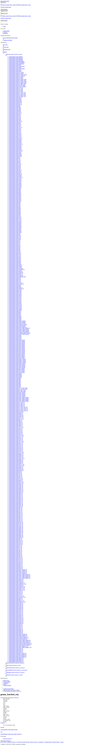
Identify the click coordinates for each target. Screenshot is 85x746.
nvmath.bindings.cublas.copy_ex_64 (16, 441)
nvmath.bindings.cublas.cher (14, 245)
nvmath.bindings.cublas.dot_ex (15, 103)
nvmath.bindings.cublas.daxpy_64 (15, 438)
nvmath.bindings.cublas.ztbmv (14, 196)
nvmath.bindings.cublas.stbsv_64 (15, 517)
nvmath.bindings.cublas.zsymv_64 (15, 525)
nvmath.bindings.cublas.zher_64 (15, 551)
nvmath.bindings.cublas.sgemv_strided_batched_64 (19, 574)
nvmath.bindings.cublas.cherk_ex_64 (16, 600)
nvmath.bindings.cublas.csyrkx (14, 299)
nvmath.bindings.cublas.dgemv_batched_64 (17, 570)
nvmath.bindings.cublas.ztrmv (14, 191)
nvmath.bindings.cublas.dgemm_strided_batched (18, 330)
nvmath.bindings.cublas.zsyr (14, 244)
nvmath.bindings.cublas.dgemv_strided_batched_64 (19, 575)
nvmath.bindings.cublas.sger (14, 233)
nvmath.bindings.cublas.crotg (14, 167)
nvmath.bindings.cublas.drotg (14, 166)
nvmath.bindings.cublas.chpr (14, 250)
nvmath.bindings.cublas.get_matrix (15, 91)
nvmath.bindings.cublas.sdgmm (15, 373)
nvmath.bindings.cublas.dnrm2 (14, 99)
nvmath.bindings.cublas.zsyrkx (14, 300)
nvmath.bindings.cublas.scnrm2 (15, 100)
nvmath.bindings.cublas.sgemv (14, 178)
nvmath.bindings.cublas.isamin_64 (15, 459)
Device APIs (5, 47)
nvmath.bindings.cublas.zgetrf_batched (16, 343)
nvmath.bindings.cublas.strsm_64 (15, 624)
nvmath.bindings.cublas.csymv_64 (15, 524)
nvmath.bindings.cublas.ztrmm (14, 319)
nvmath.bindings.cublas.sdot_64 (15, 420)
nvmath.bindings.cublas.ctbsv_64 (15, 519)
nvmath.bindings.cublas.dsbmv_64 (15, 530)
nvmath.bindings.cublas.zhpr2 (14, 263)
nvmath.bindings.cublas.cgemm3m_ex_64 (17, 584)
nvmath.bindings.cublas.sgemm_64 (15, 579)
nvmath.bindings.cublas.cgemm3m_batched (17, 324)
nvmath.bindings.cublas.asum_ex (15, 151)
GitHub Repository (7, 685)
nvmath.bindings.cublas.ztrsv (14, 206)
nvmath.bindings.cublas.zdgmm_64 (15, 661)
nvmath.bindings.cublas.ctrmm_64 (15, 631)
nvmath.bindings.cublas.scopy (14, 128)
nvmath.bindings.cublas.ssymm (15, 304)
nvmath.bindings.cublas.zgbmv (15, 187)
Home (4, 26)
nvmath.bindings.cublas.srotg (14, 165)
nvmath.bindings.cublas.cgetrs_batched (16, 352)
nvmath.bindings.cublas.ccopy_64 (15, 445)
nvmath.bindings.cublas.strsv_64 (15, 507)
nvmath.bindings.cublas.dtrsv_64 (15, 508)
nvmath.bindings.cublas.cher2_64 (15, 562)
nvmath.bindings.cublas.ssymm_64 (15, 617)
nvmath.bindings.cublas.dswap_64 (15, 448)
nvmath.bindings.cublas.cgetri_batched (16, 347)
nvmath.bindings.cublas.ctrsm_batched (16, 356)
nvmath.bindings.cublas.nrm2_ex (15, 97)
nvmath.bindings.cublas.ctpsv (14, 209)
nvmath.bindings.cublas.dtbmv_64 (15, 499)
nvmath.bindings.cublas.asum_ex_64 (16, 465)
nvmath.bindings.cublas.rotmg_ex (15, 177)
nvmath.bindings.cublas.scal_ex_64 (15, 427)
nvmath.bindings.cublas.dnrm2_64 (15, 414)
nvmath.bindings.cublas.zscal (14, 118)
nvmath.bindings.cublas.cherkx (15, 301)
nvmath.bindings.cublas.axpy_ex (15, 121)
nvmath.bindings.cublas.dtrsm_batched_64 (17, 654)
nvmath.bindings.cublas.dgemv (15, 179)
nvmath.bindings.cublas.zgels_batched (16, 372)
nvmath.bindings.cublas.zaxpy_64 (15, 440)
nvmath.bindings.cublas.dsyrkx (15, 298)
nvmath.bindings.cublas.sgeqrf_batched (16, 364)
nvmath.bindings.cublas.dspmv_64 (15, 535)
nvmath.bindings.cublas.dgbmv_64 (15, 489)
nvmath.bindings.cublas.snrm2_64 (15, 413)
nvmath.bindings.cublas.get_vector (15, 89)
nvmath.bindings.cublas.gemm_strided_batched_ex (19, 328)
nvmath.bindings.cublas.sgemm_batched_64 (17, 634)
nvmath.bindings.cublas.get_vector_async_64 (18, 408)
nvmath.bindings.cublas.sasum (14, 152)
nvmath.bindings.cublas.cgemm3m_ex (16, 269)
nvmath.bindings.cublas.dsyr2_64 (15, 558)
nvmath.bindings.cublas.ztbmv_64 (15, 501)
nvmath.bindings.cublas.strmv (14, 188)
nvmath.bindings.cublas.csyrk (14, 280)
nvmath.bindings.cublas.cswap (14, 135)
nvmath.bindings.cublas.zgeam (14, 338)
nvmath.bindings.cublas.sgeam (14, 335)
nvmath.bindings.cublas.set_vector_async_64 (17, 407)
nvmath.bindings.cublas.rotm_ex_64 (16, 482)
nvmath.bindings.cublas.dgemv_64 (15, 484)
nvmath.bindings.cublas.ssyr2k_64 (15, 603)
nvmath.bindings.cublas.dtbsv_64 (15, 518)
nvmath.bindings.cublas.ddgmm (15, 374)
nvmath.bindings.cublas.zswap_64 (15, 451)
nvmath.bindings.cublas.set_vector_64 (16, 402)
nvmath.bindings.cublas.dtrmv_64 (15, 494)
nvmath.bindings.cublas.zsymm (15, 307)
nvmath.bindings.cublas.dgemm (15, 265)
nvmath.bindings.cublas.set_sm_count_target (17, 389)
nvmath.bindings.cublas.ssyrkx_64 (15, 610)
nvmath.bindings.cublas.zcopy (14, 132)
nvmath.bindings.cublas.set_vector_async (17, 92)
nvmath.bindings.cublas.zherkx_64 (15, 616)
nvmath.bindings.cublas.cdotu (14, 108)
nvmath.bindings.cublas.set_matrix (15, 90)
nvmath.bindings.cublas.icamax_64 (15, 456)
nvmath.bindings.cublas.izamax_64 (15, 457)
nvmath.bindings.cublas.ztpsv (14, 210)
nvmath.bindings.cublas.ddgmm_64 (15, 659)
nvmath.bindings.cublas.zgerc (14, 239)
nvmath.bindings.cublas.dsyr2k (15, 291)
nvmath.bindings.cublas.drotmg (15, 176)
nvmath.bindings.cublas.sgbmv (14, 183)
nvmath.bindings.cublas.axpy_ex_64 (16, 435)
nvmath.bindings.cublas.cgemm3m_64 (16, 582)
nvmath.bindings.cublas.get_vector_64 (16, 403)
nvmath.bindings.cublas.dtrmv (14, 189)
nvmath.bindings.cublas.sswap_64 (15, 447)
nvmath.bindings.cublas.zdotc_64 (15, 426)
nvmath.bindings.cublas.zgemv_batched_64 (17, 573)
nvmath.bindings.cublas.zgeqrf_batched (16, 367)
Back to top (3, 2)
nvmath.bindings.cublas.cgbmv (15, 185)
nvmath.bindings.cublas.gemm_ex (15, 274)
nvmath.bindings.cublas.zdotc (14, 111)
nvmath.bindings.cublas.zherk (14, 286)
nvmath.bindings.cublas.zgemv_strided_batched (18, 401)
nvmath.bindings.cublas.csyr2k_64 (15, 605)
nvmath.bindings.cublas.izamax (15, 142)
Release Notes (6, 680)
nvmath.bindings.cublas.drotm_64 (15, 481)
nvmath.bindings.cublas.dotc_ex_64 (16, 419)
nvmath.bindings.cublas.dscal (14, 115)
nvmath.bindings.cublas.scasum (15, 154)
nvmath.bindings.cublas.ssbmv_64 (15, 529)
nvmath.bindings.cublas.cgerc (14, 237)
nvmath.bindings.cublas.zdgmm (15, 377)
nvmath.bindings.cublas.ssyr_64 (15, 545)
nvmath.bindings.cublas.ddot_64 (15, 421)
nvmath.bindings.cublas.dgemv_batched (16, 393)
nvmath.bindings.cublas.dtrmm (14, 317)
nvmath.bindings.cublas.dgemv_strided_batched (18, 398)
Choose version (4, 9)
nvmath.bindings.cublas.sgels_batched (16, 368)
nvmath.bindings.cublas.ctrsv (14, 205)
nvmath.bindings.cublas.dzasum (15, 155)
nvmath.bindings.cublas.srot (14, 157)
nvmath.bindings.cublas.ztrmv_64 (15, 496)
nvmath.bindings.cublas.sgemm (15, 264)
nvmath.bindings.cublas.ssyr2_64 (15, 557)
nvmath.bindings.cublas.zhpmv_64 (15, 537)
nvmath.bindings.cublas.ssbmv (14, 224)
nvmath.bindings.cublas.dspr (14, 249)
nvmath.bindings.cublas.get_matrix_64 (16, 405)
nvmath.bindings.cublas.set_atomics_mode (17, 83)
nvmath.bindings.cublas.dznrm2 (15, 102)
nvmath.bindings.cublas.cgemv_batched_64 (17, 572)
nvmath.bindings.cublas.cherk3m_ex (16, 288)
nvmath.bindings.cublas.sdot (14, 105)
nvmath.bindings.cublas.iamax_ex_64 (16, 458)
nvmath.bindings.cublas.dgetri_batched (16, 346)
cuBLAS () (14, 54)
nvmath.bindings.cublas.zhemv (14, 222)
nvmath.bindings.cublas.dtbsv (14, 213)
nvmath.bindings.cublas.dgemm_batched (17, 322)
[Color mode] (1, 12)
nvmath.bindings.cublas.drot (14, 158)
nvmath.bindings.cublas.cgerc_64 (15, 542)
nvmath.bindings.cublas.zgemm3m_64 (16, 586)
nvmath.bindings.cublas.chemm (15, 309)
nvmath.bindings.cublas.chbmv (15, 226)
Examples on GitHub (7, 40)
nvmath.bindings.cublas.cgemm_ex (15, 275)
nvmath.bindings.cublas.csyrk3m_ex (16, 283)
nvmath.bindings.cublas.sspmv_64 (15, 533)
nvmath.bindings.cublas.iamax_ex (15, 144)
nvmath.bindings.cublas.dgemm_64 (15, 580)
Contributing (5, 682)
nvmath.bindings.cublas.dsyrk (14, 279)
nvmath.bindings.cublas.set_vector (15, 87)
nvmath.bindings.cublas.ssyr (14, 240)
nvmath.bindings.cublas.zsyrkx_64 (15, 613)
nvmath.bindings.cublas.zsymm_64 (15, 621)
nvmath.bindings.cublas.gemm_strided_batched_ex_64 (19, 647)
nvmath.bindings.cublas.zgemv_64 (15, 487)
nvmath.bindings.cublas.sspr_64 (15, 552)
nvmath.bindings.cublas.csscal (14, 117)
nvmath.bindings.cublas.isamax (15, 139)
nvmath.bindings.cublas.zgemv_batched (16, 396)
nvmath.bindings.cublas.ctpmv (14, 200)
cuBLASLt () (15, 662)
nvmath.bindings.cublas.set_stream (15, 77)
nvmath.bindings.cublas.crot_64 (15, 474)
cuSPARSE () (15, 672)
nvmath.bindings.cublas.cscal (14, 116)
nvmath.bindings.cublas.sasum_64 (15, 466)
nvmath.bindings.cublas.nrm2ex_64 (15, 411)
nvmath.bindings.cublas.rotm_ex (15, 173)
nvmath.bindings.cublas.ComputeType (16, 66)
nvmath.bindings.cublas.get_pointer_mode (17, 79)
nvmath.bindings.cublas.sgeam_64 (15, 648)
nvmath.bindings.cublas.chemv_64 (15, 526)
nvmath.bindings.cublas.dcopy (14, 129)
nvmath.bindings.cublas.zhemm (15, 310)
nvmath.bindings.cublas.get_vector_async (17, 93)
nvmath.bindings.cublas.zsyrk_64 (15, 594)
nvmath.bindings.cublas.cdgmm (15, 375)
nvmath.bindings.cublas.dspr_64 (15, 554)
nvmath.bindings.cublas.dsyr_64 (15, 546)
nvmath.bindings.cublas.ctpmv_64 (15, 505)
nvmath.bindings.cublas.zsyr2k (14, 293)
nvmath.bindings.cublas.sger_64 (15, 538)
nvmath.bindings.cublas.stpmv (14, 197)
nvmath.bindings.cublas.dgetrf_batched (16, 341)
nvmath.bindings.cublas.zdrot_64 (15, 477)
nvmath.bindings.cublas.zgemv (14, 182)
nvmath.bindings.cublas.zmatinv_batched (17, 362)
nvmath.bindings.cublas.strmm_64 (15, 629)
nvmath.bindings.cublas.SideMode (15, 59)
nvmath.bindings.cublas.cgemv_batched (16, 395)
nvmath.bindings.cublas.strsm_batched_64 (17, 653)
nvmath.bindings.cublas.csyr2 (14, 255)
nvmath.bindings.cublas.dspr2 (14, 261)
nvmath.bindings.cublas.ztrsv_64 (15, 511)
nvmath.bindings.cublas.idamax (15, 140)
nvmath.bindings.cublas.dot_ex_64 (15, 417)
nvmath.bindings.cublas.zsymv (14, 220)
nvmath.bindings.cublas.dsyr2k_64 (15, 604)
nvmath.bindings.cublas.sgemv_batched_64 (17, 569)
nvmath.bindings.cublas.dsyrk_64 (15, 592)
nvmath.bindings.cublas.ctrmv (14, 190)
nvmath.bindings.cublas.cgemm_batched (17, 323)
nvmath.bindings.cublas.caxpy (14, 124)
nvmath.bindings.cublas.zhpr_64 (15, 556)
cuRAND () (14, 674)
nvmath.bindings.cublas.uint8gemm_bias (17, 276)
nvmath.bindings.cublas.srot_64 (15, 471)
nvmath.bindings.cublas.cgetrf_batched (16, 342)
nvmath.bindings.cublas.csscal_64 (15, 432)
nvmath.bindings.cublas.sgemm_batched (16, 320)
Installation (5, 33)
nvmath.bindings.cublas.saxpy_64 (15, 436)
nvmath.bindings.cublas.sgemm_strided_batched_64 (19, 640)
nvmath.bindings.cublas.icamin (14, 147)
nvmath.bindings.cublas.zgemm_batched (17, 325)
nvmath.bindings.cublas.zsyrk (14, 281)
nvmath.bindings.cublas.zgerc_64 (15, 544)
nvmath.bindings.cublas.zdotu (14, 110)
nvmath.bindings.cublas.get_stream (15, 78)
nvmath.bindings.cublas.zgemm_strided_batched (18, 334)
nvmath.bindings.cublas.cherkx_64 (15, 615)
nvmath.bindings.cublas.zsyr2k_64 (15, 606)
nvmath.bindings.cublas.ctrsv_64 (15, 509)
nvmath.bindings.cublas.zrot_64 (15, 476)
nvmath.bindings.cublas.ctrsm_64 (15, 627)
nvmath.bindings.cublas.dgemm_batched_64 (17, 635)
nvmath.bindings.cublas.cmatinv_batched (17, 361)
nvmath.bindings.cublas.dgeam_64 (15, 649)
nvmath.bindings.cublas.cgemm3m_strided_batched (19, 332)
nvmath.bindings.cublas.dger (14, 234)
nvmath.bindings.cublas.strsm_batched (16, 354)
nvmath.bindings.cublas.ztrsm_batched (16, 358)
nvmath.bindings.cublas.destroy (15, 71)
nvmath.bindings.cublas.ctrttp (14, 385)
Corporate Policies (48, 742)
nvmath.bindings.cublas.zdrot (14, 163)
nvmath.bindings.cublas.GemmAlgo (16, 63)
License (4, 684)
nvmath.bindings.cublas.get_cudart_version (17, 74)
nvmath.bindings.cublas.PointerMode (16, 61)
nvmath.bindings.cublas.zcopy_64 (15, 446)
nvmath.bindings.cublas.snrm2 (14, 98)
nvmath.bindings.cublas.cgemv (14, 181)
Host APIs (5, 44)
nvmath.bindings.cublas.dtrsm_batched (16, 355)
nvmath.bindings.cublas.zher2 (14, 258)
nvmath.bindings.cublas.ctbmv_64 (15, 500)
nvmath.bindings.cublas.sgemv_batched (16, 392)
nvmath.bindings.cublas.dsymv (14, 218)
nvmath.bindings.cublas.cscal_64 (15, 430)
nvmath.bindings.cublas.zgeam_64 (15, 652)
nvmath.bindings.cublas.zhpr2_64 (15, 568)
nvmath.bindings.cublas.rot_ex (14, 164)
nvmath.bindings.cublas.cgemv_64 (15, 485)
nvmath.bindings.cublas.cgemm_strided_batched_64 (19, 642)
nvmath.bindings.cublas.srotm (14, 171)
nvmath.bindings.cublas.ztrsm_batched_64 (17, 656)
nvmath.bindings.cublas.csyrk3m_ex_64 (16, 597)
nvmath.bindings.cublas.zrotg (14, 169)
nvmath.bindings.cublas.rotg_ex (15, 170)
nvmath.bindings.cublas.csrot (14, 160)
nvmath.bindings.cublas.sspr (14, 248)
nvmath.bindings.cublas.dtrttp (14, 384)
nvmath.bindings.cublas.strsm (14, 311)
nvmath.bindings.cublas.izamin (14, 148)
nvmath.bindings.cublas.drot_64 (15, 472)
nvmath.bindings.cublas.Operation (15, 60)
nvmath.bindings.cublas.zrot (14, 161)
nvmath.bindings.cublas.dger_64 (15, 539)
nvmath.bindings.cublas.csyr (14, 243)
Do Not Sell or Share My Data (23, 742)
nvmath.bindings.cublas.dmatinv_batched (17, 360)
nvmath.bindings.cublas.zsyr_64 (15, 549)
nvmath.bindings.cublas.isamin (14, 145)
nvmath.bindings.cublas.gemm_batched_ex (17, 326)
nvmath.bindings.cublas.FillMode (15, 56)
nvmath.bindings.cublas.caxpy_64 (15, 439)
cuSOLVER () (15, 667)
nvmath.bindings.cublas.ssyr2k (14, 289)
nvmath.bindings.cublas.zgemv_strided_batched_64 (19, 578)
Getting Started (6, 30)
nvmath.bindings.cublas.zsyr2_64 (15, 561)
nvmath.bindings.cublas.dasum (14, 153)
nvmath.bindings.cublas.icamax (15, 141)
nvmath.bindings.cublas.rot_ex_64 (15, 478)
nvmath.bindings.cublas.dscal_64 (15, 429)
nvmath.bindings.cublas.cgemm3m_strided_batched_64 (20, 643)
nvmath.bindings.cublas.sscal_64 (15, 428)
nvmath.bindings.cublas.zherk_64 (15, 599)
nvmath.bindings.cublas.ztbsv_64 (15, 520)
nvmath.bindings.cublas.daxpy (14, 123)
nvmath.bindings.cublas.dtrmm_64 (15, 630)
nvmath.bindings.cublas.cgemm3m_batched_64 (18, 637)
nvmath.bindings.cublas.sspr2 (14, 260)
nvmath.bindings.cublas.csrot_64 (15, 475)
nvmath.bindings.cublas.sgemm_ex (15, 273)
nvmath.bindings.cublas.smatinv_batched (17, 359)
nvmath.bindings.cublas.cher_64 (15, 550)
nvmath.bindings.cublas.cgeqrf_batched (16, 366)
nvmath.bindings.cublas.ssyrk (14, 277)
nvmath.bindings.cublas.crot (14, 159)
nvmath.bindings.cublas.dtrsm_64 (15, 625)
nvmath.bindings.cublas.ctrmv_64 (15, 495)
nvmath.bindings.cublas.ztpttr (14, 381)
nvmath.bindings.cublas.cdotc (14, 109)
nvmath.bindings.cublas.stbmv (14, 193)
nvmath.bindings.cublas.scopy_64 (15, 442)
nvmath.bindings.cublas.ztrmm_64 (15, 633)
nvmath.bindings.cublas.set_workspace (16, 75)
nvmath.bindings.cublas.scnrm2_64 (15, 415)
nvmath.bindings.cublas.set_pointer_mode (17, 80)
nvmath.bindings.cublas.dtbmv (14, 194)
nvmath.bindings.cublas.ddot (14, 106)
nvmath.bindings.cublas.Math (14, 65)
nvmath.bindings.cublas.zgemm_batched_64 (17, 639)
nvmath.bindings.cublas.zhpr (14, 251)
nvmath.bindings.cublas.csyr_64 (15, 548)
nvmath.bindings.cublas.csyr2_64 (15, 560)
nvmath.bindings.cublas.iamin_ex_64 (16, 464)
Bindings (5, 51)
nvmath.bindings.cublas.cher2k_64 (15, 607)
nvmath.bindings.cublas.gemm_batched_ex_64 (18, 646)
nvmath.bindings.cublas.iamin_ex (15, 150)
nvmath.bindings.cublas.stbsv (14, 212)
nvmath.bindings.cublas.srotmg (15, 175)
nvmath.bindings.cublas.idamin (15, 146)
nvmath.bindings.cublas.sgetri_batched (16, 344)
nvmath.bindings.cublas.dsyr (14, 242)
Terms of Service (33, 742)
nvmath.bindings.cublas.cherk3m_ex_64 (16, 601)
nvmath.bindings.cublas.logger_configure (17, 86)
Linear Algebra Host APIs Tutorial (10, 37)
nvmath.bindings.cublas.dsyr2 (14, 254)
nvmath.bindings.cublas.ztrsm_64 (15, 628)
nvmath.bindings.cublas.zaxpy (14, 126)
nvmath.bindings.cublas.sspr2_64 (15, 564)
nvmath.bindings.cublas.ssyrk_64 (15, 591)
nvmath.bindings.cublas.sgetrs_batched (16, 349)
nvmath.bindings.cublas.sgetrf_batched (16, 340)
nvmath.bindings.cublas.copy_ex (15, 127)
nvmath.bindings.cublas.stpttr (14, 378)
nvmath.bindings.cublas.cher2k (15, 294)
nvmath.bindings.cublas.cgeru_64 (15, 540)
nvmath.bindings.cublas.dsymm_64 (15, 618)
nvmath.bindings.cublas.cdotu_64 (15, 422)
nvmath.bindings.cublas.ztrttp (14, 386)
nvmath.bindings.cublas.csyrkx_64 (15, 612)
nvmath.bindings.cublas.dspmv (14, 230)
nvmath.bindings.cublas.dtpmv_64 (15, 503)
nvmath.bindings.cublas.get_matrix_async (17, 96)
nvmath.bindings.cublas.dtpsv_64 (15, 513)
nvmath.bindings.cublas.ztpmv (14, 201)
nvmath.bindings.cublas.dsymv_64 (15, 523)
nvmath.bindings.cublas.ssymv (14, 216)
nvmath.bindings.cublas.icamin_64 (15, 462)
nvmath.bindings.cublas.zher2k (15, 295)
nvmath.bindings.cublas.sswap (14, 133)
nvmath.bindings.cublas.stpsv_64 (15, 512)
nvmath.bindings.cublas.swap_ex (15, 138)
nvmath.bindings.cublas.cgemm (15, 267)
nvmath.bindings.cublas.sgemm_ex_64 (16, 587)
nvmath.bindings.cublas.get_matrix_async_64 (18, 410)
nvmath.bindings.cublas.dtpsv (14, 208)
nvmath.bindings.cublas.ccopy (14, 130)
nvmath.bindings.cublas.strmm (14, 316)
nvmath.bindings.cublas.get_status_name (17, 390)
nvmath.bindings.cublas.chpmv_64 (15, 536)
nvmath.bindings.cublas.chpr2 (14, 262)
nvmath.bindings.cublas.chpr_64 (15, 555)
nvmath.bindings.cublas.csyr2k (14, 292)
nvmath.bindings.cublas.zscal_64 (15, 433)
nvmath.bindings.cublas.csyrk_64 (15, 593)
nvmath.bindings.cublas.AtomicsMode (16, 62)
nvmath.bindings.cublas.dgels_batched (16, 370)
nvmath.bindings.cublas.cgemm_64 (15, 581)
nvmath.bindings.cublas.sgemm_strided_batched (18, 329)
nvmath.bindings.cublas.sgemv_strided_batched (18, 397)
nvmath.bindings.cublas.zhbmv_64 (15, 532)
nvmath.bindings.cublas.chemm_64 (15, 622)
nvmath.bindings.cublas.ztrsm (14, 315)
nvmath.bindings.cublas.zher (14, 246)
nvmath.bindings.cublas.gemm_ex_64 (16, 588)
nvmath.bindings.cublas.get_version (16, 72)
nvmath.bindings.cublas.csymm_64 (15, 619)
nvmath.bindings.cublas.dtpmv (14, 199)
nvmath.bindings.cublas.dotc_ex (15, 104)
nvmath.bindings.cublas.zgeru (14, 238)
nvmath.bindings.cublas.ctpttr (14, 380)
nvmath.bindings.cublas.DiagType (15, 57)
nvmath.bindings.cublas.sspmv (14, 228)
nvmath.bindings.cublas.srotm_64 (15, 480)
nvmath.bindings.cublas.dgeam (14, 336)
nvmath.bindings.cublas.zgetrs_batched (16, 353)
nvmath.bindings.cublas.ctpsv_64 (15, 514)
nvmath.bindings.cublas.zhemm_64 (15, 623)
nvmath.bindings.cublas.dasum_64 (15, 468)
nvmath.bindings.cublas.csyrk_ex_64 (16, 595)
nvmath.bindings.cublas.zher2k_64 (15, 609)
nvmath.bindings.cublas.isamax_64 (15, 453)
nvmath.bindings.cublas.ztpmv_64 (15, 506)
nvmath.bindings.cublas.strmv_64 (15, 493)
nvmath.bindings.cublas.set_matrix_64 (16, 404)
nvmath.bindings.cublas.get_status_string (17, 391)
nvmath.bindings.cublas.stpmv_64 (15, 502)
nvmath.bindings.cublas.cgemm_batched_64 (17, 636)
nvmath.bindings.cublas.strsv (14, 202)
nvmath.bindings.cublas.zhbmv (15, 227)
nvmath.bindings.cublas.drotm (14, 172)
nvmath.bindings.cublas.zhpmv (15, 232)
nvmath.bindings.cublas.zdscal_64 (15, 434)
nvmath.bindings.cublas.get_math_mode (16, 84)
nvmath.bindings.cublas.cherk (14, 285)
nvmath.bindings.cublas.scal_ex (15, 112)
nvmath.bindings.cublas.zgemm (15, 270)
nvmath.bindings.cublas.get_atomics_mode (17, 81)
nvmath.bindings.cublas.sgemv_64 (15, 483)
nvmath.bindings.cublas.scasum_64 (15, 469)
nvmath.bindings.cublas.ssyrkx (14, 297)
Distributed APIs (6, 49)
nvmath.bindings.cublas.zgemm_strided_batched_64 (19, 645)
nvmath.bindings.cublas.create (14, 69)
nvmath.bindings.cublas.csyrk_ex (15, 282)
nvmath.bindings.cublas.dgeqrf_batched (16, 365)
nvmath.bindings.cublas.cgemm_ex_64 (16, 590)
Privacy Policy (4, 742)
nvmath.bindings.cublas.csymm (15, 306)
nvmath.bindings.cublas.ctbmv (14, 195)
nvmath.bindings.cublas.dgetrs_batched (16, 350)
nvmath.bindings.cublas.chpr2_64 (15, 567)
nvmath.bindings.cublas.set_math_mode (16, 85)
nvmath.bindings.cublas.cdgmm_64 (15, 660)
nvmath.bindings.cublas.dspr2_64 (15, 566)
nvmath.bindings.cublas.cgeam (14, 337)
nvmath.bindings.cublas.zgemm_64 (15, 585)
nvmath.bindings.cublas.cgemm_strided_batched (18, 331)
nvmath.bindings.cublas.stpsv (14, 207)
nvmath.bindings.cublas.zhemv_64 (15, 527)
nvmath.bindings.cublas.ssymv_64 (15, 521)
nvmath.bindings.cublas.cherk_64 (15, 598)
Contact (61, 742)
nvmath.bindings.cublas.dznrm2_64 (15, 416)
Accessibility (40, 742)
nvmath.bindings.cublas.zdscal (14, 120)
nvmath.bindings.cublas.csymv (14, 219)
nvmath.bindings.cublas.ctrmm (14, 318)
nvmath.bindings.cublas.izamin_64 (15, 463)
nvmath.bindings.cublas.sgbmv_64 (15, 488)
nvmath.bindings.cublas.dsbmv (14, 225)
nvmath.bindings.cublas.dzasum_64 (15, 470)
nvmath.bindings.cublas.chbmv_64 (15, 531)
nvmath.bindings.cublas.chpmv (15, 231)
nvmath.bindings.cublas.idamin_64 (15, 460)
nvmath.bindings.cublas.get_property (16, 73)
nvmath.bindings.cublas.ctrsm (14, 313)
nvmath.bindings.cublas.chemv (14, 221)
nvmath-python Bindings (8, 688)
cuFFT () (13, 665)
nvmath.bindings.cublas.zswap (14, 136)
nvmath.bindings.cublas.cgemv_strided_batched (18, 399)
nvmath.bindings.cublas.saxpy (14, 122)
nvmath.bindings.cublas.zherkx (15, 303)
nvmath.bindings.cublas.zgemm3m (15, 271)
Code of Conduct (6, 681)
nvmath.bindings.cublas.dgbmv (15, 184)
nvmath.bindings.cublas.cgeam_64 (15, 650)
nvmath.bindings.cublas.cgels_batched (16, 371)
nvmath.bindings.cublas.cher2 (14, 257)
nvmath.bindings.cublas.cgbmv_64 (15, 490)
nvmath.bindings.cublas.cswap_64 (15, 450)
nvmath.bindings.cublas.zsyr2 (14, 256)
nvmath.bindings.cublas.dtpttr (14, 379)
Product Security (56, 742)
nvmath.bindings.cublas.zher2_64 (15, 563)
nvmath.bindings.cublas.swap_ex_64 (16, 452)
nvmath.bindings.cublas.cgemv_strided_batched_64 (19, 576)
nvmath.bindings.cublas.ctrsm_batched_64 (17, 655)
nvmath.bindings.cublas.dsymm (15, 305)
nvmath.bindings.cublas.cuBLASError (16, 68)
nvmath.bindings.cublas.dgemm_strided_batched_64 (19, 641)
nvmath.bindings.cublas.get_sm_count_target (17, 387)
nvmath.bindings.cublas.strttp (14, 383)
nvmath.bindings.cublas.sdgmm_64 (15, 658)
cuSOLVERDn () (16, 670)
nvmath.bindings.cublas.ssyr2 (14, 252)
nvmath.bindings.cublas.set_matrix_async (17, 95)
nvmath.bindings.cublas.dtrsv (14, 203)
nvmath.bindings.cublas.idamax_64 (15, 454)
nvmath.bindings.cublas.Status (14, 67)
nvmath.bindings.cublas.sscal (14, 114)
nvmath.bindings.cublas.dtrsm (14, 312)
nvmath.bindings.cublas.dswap (14, 134)
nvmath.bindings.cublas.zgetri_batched (16, 348)
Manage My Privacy (11, 742)
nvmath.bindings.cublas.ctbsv (14, 214)
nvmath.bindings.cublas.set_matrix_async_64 (17, 409)
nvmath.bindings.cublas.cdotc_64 (15, 423)
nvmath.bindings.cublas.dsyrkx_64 (15, 611)
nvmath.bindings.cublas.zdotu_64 (15, 425)
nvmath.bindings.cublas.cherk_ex (15, 287)
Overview (5, 32)
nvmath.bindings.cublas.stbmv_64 (15, 497)
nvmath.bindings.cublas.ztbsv (14, 215)
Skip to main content (5, 1)
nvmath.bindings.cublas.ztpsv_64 (15, 515)
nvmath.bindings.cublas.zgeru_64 (15, 543)
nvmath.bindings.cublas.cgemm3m (15, 268)
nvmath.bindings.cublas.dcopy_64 (15, 444)
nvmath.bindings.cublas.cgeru (14, 236)
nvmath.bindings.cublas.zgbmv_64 (15, 491)
